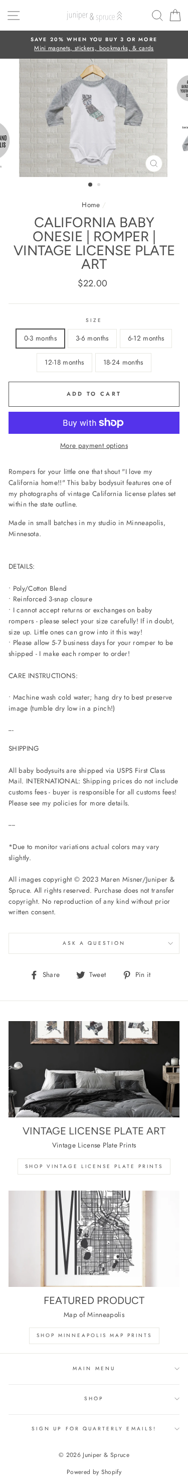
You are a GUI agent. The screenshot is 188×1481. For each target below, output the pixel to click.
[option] (94, 45)
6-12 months (146, 338)
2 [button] (99, 185)
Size (94, 320)
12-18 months (64, 362)
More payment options (94, 445)
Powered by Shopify (94, 1471)
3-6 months (92, 338)
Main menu (94, 1368)
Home (91, 205)
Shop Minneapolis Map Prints (94, 1335)
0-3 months (40, 338)
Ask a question (94, 943)
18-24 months (123, 362)
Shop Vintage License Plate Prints (94, 1166)
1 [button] (90, 185)
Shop (94, 1398)
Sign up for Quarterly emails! (94, 1428)
